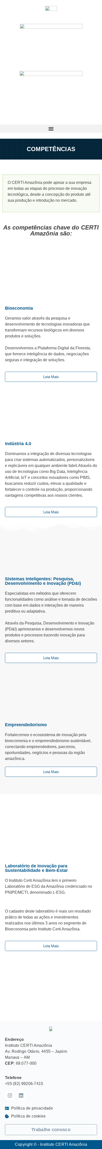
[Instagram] (10, 1095)
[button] (51, 129)
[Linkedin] (21, 1095)
